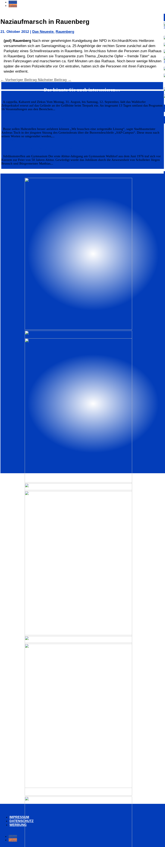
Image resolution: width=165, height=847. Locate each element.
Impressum (19, 817)
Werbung (18, 825)
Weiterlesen (8, 112)
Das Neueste (42, 32)
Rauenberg (65, 32)
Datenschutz (21, 821)
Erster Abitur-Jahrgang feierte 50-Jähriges (42, 148)
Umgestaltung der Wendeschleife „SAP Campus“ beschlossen (60, 120)
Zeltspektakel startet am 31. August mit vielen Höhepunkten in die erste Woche (77, 93)
